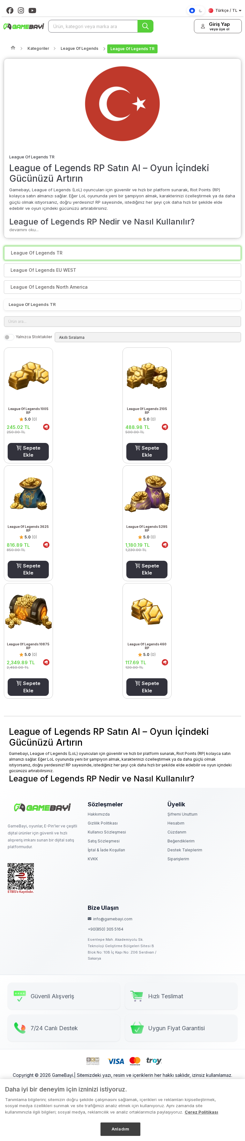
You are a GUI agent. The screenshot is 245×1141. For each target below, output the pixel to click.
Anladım (120, 1128)
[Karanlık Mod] (196, 10)
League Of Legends (79, 48)
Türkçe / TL (226, 10)
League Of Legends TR (132, 48)
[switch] (9, 337)
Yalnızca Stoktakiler (34, 336)
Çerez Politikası (201, 1111)
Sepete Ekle (31, 451)
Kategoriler (38, 48)
